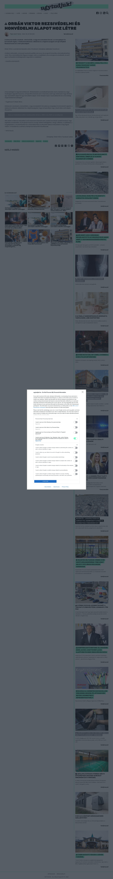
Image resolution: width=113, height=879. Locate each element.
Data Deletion (48, 486)
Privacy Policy (65, 486)
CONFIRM (45, 481)
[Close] (83, 392)
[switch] (76, 422)
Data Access (56, 486)
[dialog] (56, 440)
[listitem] (56, 419)
